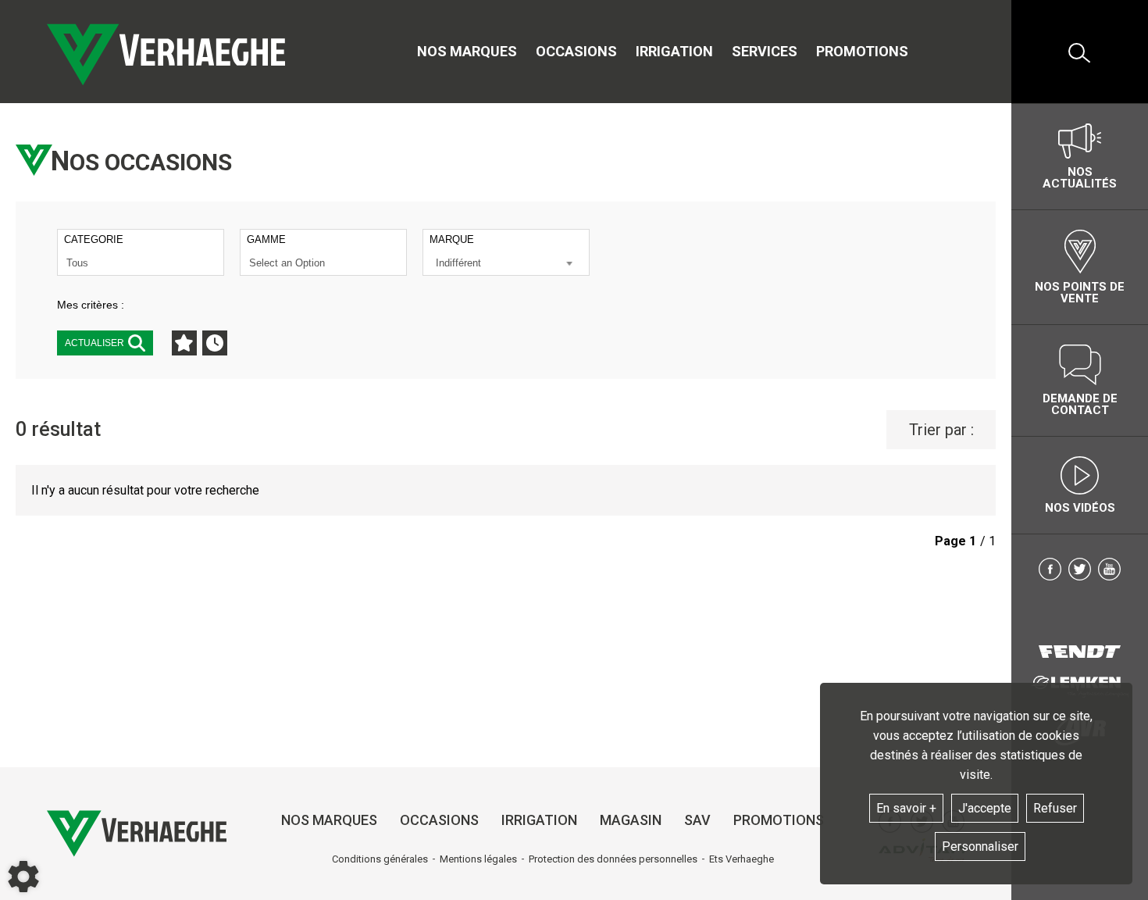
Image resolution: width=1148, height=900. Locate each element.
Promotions (862, 51)
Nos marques (467, 51)
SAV (697, 820)
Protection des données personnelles (613, 859)
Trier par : (941, 429)
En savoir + (906, 808)
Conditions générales (380, 859)
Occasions (576, 51)
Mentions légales (478, 859)
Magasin (630, 820)
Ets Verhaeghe (741, 859)
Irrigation (674, 51)
